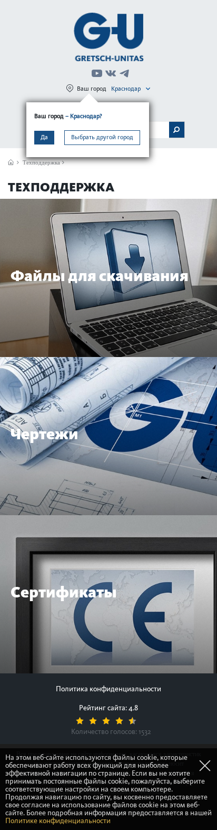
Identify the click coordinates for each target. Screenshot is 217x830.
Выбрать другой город (102, 137)
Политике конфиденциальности (58, 820)
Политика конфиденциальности (108, 688)
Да (44, 137)
